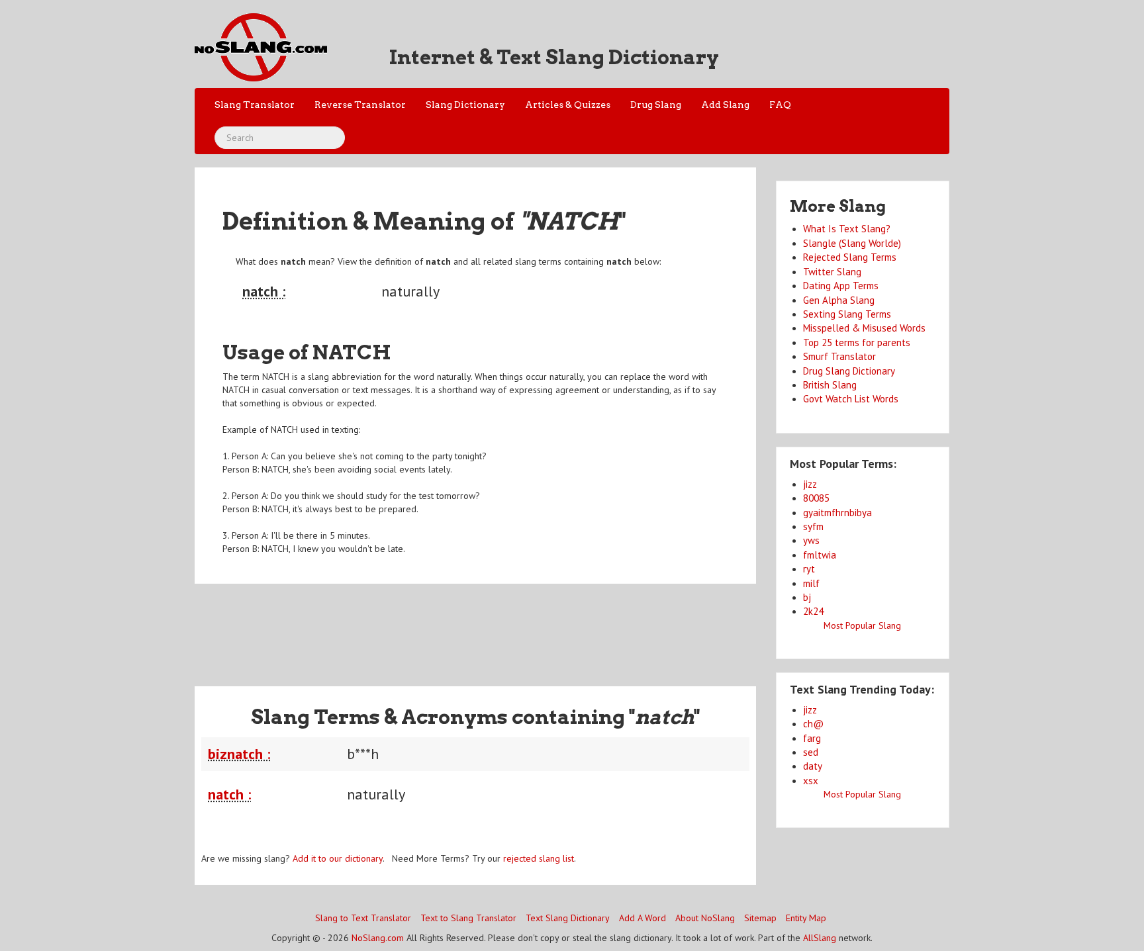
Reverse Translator (360, 104)
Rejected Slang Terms (849, 257)
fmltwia (819, 555)
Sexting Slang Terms (847, 314)
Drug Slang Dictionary (849, 371)
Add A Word (642, 918)
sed (810, 752)
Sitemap (760, 918)
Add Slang (725, 104)
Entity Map (806, 918)
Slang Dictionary (465, 104)
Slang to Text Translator (363, 918)
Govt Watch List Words (850, 398)
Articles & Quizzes (567, 104)
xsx (810, 780)
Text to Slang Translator (468, 918)
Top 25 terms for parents (856, 342)
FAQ (780, 104)
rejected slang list (538, 858)
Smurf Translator (839, 356)
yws (811, 540)
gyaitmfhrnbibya (837, 512)
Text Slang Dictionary (568, 918)
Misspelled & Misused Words (864, 328)
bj (807, 597)
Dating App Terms (841, 285)
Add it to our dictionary (338, 858)
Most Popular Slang (862, 625)
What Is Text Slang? (846, 228)
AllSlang (819, 938)
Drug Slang (655, 104)
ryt (809, 569)
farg (812, 738)
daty (812, 766)
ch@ (813, 723)
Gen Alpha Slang (839, 300)
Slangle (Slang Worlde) (852, 243)
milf (811, 583)
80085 (816, 498)
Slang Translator (255, 104)
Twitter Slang (832, 271)
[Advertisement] (475, 627)
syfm (813, 526)
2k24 (813, 611)
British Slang (830, 385)
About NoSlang (705, 918)
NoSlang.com (378, 938)
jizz (810, 484)
